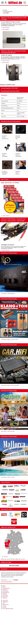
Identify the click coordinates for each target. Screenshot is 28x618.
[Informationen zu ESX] (17, 490)
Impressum (5, 600)
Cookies (4, 606)
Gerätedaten (6, 591)
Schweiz (6, 556)
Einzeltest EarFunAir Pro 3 (18, 173)
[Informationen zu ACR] (4, 486)
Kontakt (4, 607)
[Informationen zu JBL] (4, 497)
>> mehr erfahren (5, 215)
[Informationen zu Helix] (17, 494)
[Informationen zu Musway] (22, 496)
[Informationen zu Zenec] (23, 504)
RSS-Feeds (5, 595)
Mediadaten (5, 601)
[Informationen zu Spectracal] (24, 501)
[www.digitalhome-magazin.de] (4, 517)
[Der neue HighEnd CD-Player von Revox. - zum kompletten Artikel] (14, 39)
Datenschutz (6, 604)
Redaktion (5, 589)
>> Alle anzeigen (5, 29)
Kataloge (5, 593)
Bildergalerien (6, 592)
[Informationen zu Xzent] (17, 504)
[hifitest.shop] (14, 524)
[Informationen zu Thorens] (4, 504)
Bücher (4, 587)
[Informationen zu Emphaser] (11, 490)
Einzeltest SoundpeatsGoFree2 (5, 173)
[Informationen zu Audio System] (10, 486)
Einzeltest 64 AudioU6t (18, 137)
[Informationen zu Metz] (16, 497)
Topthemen (5, 596)
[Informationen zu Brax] (23, 486)
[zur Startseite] (15, 3)
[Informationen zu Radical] (17, 501)
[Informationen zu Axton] (16, 486)
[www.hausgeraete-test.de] (10, 517)
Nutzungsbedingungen (8, 608)
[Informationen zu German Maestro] (4, 494)
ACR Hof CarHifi (14, 565)
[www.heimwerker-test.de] (17, 517)
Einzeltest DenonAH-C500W (4, 155)
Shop (4, 585)
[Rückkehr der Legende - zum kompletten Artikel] (14, 73)
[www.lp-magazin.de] (24, 517)
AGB (4, 603)
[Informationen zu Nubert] (4, 501)
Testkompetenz (6, 588)
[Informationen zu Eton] (23, 490)
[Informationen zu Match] (9, 496)
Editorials (5, 598)
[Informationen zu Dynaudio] (5, 489)
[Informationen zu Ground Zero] (10, 494)
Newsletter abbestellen (6, 581)
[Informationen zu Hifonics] (24, 494)
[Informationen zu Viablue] (10, 505)
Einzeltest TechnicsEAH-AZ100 (18, 155)
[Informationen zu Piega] (10, 501)
